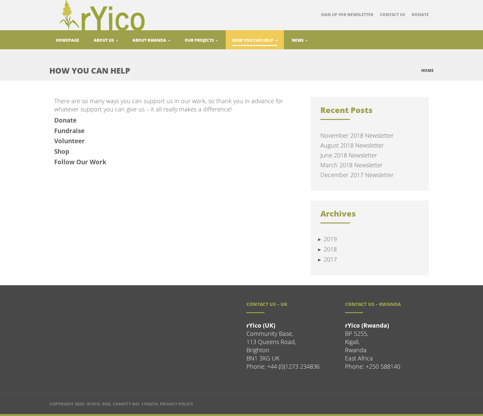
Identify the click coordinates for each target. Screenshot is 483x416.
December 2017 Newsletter (357, 175)
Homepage (67, 40)
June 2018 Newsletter (348, 155)
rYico (93, 404)
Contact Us (392, 14)
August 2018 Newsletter (352, 145)
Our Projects (200, 40)
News (298, 40)
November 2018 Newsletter (357, 135)
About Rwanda (149, 40)
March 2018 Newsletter (351, 165)
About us (104, 40)
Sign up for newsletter (347, 14)
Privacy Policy (176, 404)
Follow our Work (80, 162)
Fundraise (69, 131)
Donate (420, 14)
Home (427, 70)
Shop (61, 151)
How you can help (253, 40)
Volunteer (69, 141)
